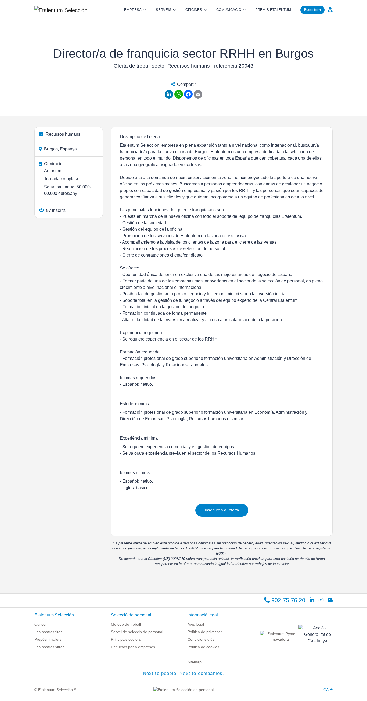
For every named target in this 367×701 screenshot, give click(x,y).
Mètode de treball (126, 624)
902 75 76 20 (287, 600)
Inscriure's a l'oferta (222, 510)
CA (326, 690)
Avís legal (196, 624)
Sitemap (195, 662)
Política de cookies (203, 647)
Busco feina (312, 10)
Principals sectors (126, 639)
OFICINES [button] (193, 10)
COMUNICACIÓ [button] (228, 10)
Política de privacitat (205, 632)
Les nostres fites (48, 632)
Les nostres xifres (49, 647)
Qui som (41, 624)
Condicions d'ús (201, 639)
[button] (329, 9)
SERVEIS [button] (163, 10)
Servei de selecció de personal (137, 632)
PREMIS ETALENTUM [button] (273, 10)
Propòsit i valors (48, 639)
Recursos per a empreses (133, 647)
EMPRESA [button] (133, 10)
